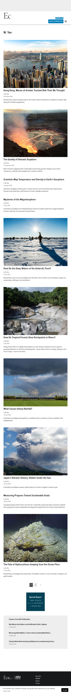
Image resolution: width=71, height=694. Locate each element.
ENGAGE (38, 678)
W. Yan (7, 94)
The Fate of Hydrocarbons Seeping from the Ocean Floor (32, 564)
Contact (38, 683)
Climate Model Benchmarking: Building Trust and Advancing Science (31, 641)
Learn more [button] (6, 691)
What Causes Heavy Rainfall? (18, 408)
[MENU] (65, 21)
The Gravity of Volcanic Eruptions (20, 159)
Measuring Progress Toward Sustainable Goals (27, 495)
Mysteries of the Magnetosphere (20, 199)
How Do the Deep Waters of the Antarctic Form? (27, 268)
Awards (38, 681)
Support (59, 18)
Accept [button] (65, 690)
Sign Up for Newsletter (55, 21)
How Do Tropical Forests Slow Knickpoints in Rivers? (29, 337)
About (38, 676)
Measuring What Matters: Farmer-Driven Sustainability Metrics (29, 633)
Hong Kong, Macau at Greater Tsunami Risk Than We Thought (34, 90)
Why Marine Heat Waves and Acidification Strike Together (28, 624)
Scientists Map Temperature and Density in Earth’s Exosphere (34, 179)
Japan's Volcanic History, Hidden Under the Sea (27, 477)
